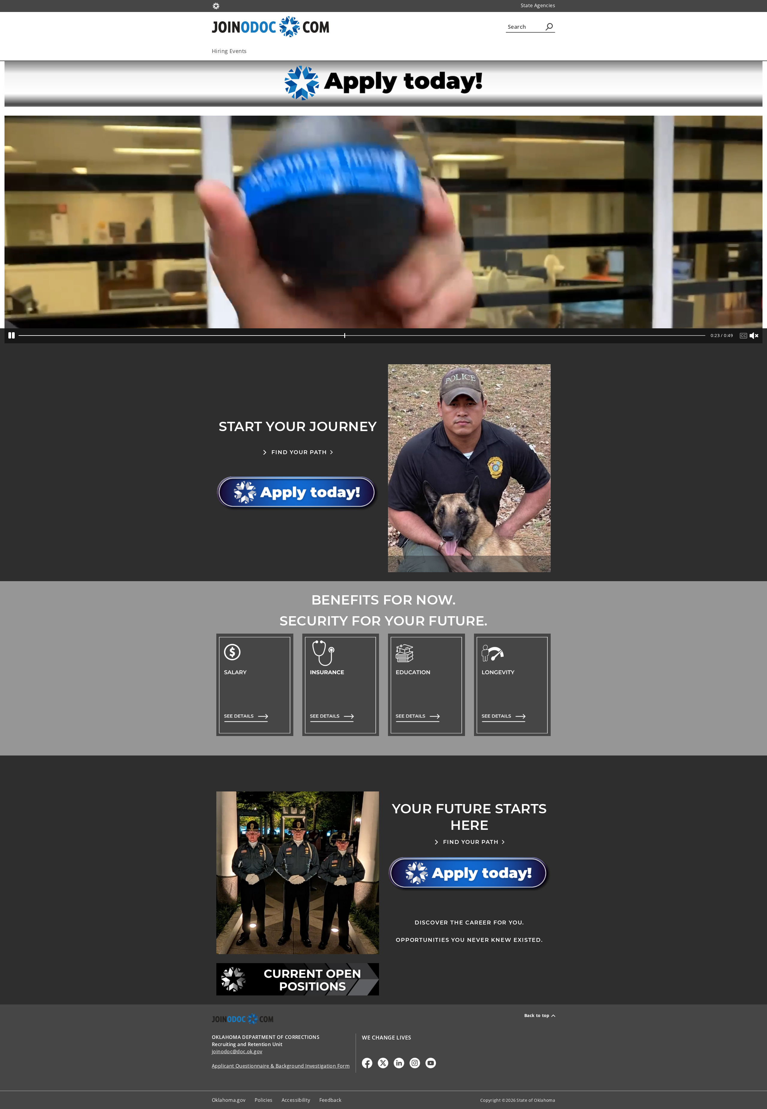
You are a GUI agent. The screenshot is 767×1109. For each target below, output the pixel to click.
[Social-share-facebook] (367, 1063)
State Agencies (538, 5)
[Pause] (11, 335)
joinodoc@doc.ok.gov (237, 1051)
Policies (264, 1100)
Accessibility (296, 1100)
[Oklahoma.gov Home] (216, 5)
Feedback (330, 1100)
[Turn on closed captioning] (744, 335)
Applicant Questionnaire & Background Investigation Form (281, 1066)
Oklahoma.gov (229, 1100)
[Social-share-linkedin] (399, 1063)
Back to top (536, 1015)
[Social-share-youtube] (430, 1063)
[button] (298, 452)
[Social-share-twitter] (383, 1063)
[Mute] (755, 335)
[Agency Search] (549, 27)
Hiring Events (229, 51)
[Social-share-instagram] (415, 1063)
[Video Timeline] (362, 335)
